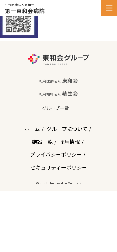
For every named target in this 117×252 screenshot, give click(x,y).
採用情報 (69, 141)
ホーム (32, 128)
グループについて (67, 128)
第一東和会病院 (25, 11)
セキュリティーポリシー (58, 167)
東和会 (58, 80)
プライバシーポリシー (56, 154)
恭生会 (58, 93)
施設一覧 (42, 141)
